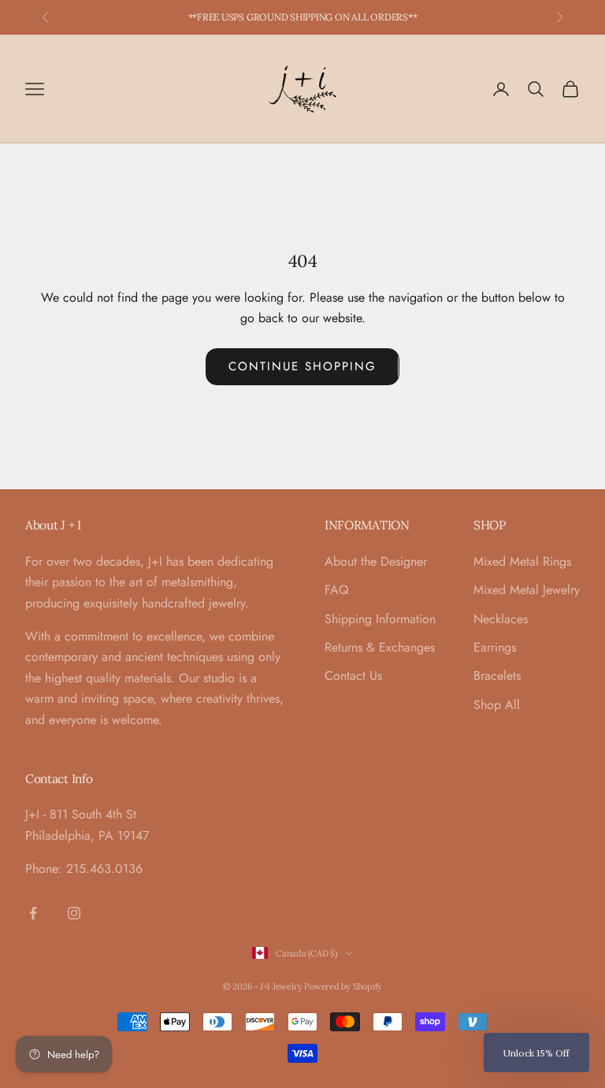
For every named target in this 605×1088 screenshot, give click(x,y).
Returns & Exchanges (380, 647)
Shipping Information (380, 619)
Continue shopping (302, 366)
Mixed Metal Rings (522, 561)
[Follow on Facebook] (33, 913)
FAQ (337, 590)
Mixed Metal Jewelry (526, 590)
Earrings (494, 647)
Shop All (496, 705)
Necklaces (500, 619)
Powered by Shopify (343, 986)
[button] (536, 1052)
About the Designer (376, 561)
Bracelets (497, 676)
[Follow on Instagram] (74, 913)
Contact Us (353, 676)
